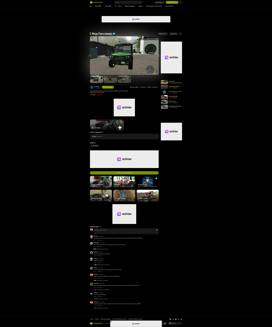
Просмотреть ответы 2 (102, 249)
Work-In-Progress (130, 6)
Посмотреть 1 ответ (103, 299)
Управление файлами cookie (135, 319)
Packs (140, 6)
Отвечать (100, 240)
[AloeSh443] (91, 87)
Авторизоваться (159, 2)
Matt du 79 (96, 302)
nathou (95, 267)
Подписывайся (108, 87)
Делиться (174, 33)
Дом (91, 6)
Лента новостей (169, 6)
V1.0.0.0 (97, 136)
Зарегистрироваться (172, 2)
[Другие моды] (119, 127)
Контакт (92, 319)
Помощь (97, 319)
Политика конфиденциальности (119, 319)
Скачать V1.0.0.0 (125, 172)
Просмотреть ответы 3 (103, 264)
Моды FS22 (108, 6)
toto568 (95, 252)
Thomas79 (96, 283)
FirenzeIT (96, 236)
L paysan (96, 258)
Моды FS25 (98, 6)
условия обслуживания (105, 319)
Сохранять (163, 33)
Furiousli (96, 292)
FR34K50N (96, 242)
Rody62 (95, 274)
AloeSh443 (96, 86)
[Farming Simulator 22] (114, 34)
